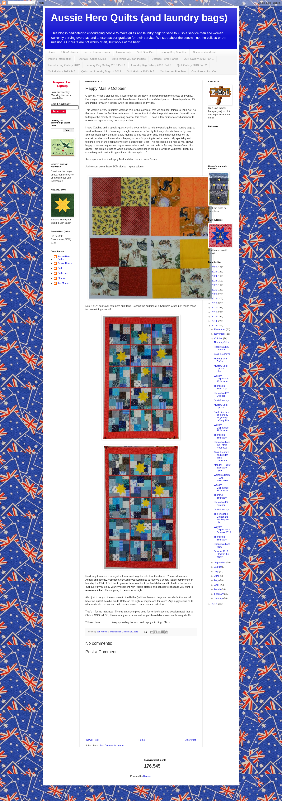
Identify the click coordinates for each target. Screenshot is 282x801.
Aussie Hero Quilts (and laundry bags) (139, 17)
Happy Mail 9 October (221, 503)
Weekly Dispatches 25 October (221, 379)
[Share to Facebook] (163, 632)
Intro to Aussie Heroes (97, 52)
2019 (215, 298)
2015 (215, 316)
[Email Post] (145, 632)
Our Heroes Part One (204, 71)
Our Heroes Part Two (173, 71)
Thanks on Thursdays (221, 387)
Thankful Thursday (220, 496)
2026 (215, 267)
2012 (215, 604)
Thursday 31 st (221, 342)
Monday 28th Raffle (221, 360)
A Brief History (69, 52)
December (220, 329)
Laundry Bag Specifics (173, 52)
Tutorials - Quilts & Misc (91, 58)
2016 (215, 312)
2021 (215, 289)
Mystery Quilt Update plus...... (220, 369)
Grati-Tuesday (221, 400)
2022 (215, 285)
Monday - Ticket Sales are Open (222, 468)
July (216, 571)
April (217, 585)
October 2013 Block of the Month (221, 554)
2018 (215, 303)
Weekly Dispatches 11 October (221, 488)
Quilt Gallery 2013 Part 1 (199, 58)
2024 (215, 276)
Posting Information (60, 58)
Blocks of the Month (204, 52)
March (217, 589)
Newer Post (92, 740)
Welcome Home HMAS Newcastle (222, 478)
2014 (215, 321)
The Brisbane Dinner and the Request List (221, 518)
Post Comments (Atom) (112, 745)
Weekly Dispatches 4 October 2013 (222, 529)
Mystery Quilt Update (220, 406)
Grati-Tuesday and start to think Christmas (221, 456)
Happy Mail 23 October (221, 394)
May (216, 580)
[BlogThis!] (155, 632)
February (219, 594)
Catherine (63, 273)
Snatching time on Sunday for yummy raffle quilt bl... (222, 416)
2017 (215, 307)
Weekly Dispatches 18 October (221, 428)
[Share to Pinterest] (166, 632)
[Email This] (152, 632)
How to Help (123, 52)
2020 (215, 294)
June (217, 576)
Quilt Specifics (145, 52)
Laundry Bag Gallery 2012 (64, 65)
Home (51, 52)
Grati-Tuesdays (222, 354)
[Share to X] (159, 632)
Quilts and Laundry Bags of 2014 (101, 71)
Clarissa (62, 278)
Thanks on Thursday (220, 436)
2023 (215, 280)
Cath (60, 268)
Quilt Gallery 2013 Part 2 (192, 65)
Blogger (147, 776)
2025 (215, 271)
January (218, 598)
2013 (215, 325)
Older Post (190, 740)
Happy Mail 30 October (221, 348)
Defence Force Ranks (165, 58)
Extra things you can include (129, 58)
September (220, 562)
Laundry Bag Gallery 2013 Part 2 (151, 65)
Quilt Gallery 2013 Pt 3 (61, 71)
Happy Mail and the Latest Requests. (222, 445)
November (220, 334)
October (218, 338)
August (218, 567)
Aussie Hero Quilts (64, 258)
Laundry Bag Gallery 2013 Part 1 (105, 65)
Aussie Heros (65, 263)
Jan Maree (63, 283)
